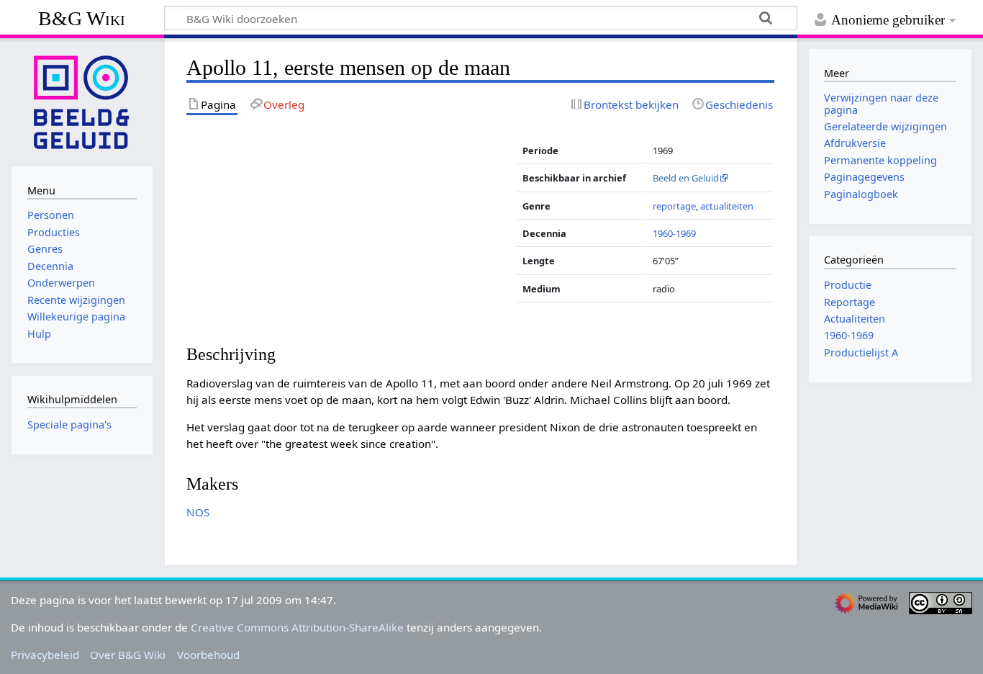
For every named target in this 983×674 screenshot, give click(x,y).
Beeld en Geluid (686, 177)
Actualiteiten (854, 318)
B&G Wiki (81, 18)
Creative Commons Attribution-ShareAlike (297, 627)
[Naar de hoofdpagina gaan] (82, 101)
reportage (674, 205)
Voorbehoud (208, 654)
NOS (197, 512)
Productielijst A (861, 352)
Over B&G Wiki (128, 654)
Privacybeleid (45, 654)
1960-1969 (674, 233)
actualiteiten (726, 205)
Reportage (849, 302)
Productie (847, 285)
